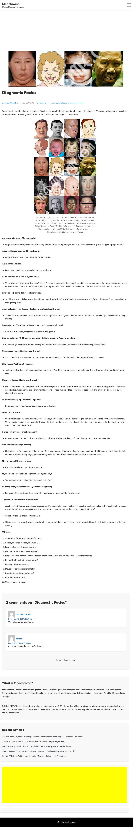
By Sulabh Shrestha (10, 103)
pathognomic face (76, 103)
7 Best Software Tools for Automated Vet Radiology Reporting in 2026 (33, 741)
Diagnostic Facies (19, 92)
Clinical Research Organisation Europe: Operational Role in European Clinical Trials (38, 751)
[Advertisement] (66, 29)
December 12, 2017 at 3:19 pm (20, 619)
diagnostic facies (60, 103)
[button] (129, 5)
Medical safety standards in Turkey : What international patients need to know (36, 746)
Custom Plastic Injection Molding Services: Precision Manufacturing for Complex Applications (43, 736)
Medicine (42, 103)
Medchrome (10, 4)
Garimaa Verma (23, 614)
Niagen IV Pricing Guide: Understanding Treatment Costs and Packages (34, 756)
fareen (19, 638)
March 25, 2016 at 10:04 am (19, 643)
